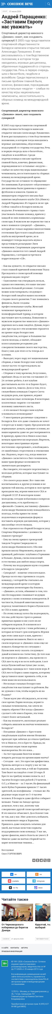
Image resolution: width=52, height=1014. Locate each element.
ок (41, 874)
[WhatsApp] (48, 860)
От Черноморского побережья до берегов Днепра (15, 927)
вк (16, 874)
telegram (41, 881)
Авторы (24, 948)
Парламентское (42, 939)
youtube (15, 881)
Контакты (15, 948)
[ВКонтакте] (33, 860)
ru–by (15, 887)
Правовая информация (12, 951)
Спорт (5, 11)
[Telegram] (41, 860)
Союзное (6, 939)
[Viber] (45, 860)
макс (40, 887)
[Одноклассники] (37, 860)
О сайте (5, 948)
